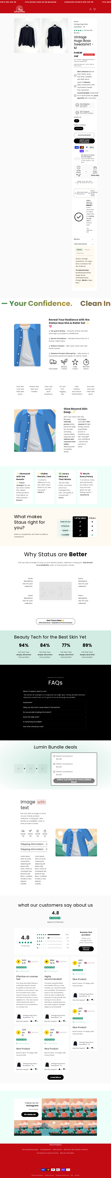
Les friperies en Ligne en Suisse (47, 1153)
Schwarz (78, 128)
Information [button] (56, 1145)
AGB (72, 1175)
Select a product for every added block (74, 780)
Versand (85, 59)
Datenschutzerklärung (62, 1175)
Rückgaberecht (45, 1149)
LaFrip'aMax (39, 1175)
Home (76, 21)
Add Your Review (86, 949)
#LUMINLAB (30, 1114)
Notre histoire (57, 1149)
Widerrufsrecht (49, 1175)
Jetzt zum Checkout (84, 141)
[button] (95, 9)
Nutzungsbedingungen (30, 1149)
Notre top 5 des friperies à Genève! (76, 1149)
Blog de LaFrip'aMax (67, 1153)
